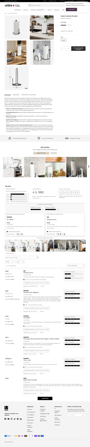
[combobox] (48, 5)
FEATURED (17, 10)
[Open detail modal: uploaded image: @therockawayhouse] (55, 167)
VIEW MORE (53, 153)
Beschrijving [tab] (7, 94)
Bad (63, 10)
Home (5, 13)
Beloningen (71, 1)
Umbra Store (30, 417)
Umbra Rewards (31, 412)
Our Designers (30, 414)
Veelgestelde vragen (45, 413)
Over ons (62, 1)
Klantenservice (81, 1)
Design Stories (30, 420)
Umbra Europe (10, 441)
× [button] (87, 3)
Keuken (56, 10)
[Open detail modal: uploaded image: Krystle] (34, 167)
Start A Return (58, 415)
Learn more (71, 9)
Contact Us (57, 425)
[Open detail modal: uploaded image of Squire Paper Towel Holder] (13, 167)
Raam (49, 10)
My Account (57, 422)
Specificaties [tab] (16, 94)
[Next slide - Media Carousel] (88, 166)
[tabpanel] (29, 114)
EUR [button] (45, 1)
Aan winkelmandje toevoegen (78, 48)
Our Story (29, 409)
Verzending (43, 416)
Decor (25, 10)
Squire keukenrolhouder (12, 13)
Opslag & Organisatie (37, 10)
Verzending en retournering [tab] (28, 94)
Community (30, 423)
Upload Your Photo (41, 153)
